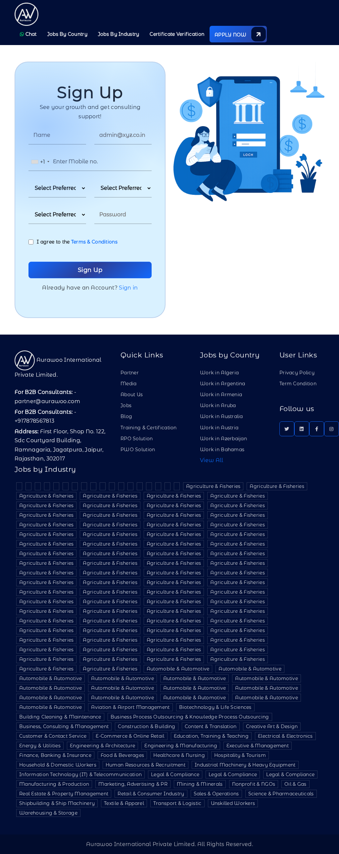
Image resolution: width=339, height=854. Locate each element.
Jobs (126, 405)
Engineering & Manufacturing (180, 746)
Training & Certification (149, 428)
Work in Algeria (219, 373)
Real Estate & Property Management (63, 794)
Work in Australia (221, 416)
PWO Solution (138, 450)
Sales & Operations (216, 794)
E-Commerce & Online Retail (130, 736)
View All (211, 460)
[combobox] (40, 162)
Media (128, 384)
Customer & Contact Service (52, 736)
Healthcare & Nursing (179, 755)
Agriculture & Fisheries (213, 486)
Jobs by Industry (118, 34)
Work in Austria (219, 428)
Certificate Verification (177, 34)
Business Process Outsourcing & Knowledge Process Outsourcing (190, 717)
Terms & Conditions (94, 242)
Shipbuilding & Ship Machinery (57, 803)
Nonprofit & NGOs (253, 784)
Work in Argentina (222, 384)
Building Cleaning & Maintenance (60, 717)
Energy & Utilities (40, 746)
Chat (30, 34)
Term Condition (297, 384)
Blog (126, 416)
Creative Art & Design (272, 726)
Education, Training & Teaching (211, 736)
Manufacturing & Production (54, 784)
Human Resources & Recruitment (145, 765)
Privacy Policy (297, 373)
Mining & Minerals (200, 784)
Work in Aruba (218, 405)
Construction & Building (146, 726)
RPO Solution (137, 439)
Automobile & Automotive (178, 669)
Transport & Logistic (177, 803)
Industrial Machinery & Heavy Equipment (245, 765)
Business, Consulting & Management (64, 726)
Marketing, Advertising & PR (133, 784)
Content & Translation (211, 726)
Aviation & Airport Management (130, 707)
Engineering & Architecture (102, 746)
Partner (130, 373)
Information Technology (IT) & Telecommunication (80, 774)
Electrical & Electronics (285, 736)
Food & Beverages (122, 755)
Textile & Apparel (124, 803)
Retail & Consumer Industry (151, 794)
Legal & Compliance (175, 774)
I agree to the (77, 242)
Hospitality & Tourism (240, 755)
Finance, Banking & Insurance (55, 755)
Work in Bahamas (222, 450)
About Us (132, 395)
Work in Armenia (221, 395)
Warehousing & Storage (48, 813)
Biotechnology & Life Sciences (215, 707)
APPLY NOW (231, 35)
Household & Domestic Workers (57, 765)
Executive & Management (257, 746)
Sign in (128, 288)
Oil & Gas (295, 784)
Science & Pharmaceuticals (281, 794)
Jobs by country (67, 34)
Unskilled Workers (233, 803)
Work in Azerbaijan (223, 439)
